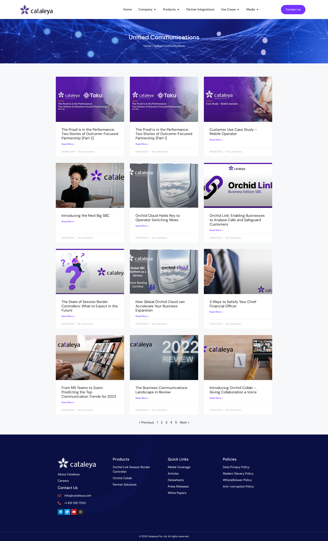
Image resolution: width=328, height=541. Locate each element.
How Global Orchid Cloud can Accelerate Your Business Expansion (160, 306)
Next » (184, 422)
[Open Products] (178, 9)
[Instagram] (80, 512)
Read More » (68, 144)
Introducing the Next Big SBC (86, 215)
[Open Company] (154, 9)
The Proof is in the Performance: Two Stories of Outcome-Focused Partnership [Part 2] (90, 134)
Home (147, 46)
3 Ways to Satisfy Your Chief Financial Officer (233, 303)
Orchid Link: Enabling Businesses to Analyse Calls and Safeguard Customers (237, 220)
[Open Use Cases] (238, 9)
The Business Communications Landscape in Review (161, 389)
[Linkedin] (60, 512)
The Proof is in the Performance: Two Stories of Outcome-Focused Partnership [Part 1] (164, 134)
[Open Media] (257, 9)
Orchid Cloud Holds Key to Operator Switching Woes (158, 217)
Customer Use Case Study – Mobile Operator (233, 131)
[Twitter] (67, 512)
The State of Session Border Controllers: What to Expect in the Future (90, 306)
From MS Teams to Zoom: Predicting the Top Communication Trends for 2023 (89, 392)
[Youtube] (74, 512)
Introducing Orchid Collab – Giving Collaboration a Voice (233, 389)
